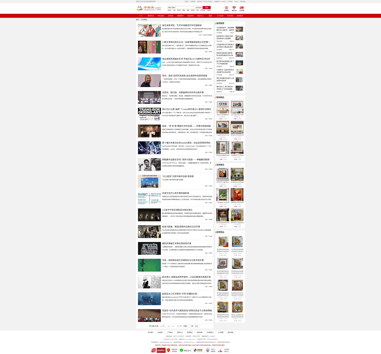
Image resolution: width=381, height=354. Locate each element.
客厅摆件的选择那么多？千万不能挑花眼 (225, 62)
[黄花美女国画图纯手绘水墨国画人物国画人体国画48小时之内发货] (222, 153)
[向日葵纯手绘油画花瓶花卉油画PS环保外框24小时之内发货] (237, 246)
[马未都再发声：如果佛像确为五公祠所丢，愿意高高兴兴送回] (239, 31)
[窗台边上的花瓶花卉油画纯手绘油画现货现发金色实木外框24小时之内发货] (237, 312)
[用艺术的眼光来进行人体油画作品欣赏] (239, 81)
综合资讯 (219, 41)
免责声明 (199, 332)
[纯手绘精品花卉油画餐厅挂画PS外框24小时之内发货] (237, 268)
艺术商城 (230, 1)
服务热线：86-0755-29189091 (204, 1)
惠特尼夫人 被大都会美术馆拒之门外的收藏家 (224, 88)
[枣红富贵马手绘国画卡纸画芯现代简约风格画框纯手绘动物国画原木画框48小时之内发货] (237, 133)
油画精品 (220, 165)
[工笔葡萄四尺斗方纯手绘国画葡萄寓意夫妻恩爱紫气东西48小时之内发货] (237, 153)
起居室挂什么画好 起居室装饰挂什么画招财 (224, 37)
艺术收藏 (219, 75)
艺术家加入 (210, 332)
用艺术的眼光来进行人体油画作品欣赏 (225, 79)
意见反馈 (230, 332)
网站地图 (242, 1)
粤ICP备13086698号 (212, 339)
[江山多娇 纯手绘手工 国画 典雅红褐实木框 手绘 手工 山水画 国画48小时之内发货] (222, 133)
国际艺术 (219, 91)
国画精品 (220, 97)
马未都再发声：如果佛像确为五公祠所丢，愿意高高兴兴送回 (225, 29)
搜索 (206, 7)
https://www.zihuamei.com (189, 339)
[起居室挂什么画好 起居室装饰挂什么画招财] (239, 39)
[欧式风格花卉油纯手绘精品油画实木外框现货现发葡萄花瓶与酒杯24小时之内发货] (237, 290)
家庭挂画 (219, 58)
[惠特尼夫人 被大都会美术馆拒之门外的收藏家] (239, 90)
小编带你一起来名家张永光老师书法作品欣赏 (225, 71)
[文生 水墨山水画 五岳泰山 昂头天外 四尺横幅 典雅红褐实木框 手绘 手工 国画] (237, 113)
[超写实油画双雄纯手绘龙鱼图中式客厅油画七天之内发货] (222, 221)
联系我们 (190, 332)
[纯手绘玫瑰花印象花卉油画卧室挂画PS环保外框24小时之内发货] (222, 268)
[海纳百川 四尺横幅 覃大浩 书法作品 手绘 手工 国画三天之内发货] (222, 113)
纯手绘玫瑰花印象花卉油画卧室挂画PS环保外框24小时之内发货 (223, 273)
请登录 (187, 1)
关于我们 (150, 332)
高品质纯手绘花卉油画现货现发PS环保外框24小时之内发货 (223, 251)
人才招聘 (220, 332)
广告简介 (170, 332)
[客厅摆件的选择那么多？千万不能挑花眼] (239, 65)
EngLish (236, 1)
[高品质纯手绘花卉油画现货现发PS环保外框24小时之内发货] (222, 246)
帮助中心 (180, 332)
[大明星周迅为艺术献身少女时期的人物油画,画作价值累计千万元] (239, 48)
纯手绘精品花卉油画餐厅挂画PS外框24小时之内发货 (237, 273)
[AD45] (230, 11)
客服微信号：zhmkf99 (220, 1)
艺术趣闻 (219, 32)
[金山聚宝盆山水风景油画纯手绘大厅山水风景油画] (237, 180)
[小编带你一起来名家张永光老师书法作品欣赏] (239, 73)
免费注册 (192, 1)
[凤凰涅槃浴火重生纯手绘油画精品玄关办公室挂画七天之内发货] (237, 200)
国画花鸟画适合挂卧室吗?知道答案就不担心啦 (224, 54)
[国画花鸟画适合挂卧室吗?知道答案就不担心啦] (239, 56)
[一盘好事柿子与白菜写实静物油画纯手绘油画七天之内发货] (222, 200)
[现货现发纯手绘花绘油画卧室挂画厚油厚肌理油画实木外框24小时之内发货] (222, 312)
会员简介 (160, 332)
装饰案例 (219, 66)
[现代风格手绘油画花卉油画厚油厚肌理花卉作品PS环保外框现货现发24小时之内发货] (222, 290)
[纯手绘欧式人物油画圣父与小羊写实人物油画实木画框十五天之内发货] (237, 221)
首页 (137, 19)
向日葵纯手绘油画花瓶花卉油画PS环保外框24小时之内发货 (237, 251)
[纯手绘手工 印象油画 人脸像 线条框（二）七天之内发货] (222, 180)
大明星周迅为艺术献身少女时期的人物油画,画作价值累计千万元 (225, 46)
